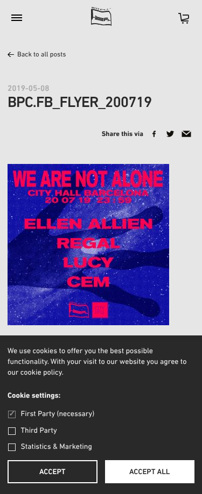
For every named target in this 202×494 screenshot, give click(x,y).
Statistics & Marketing (56, 447)
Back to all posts (41, 55)
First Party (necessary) (57, 414)
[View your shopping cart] (178, 22)
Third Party (39, 430)
